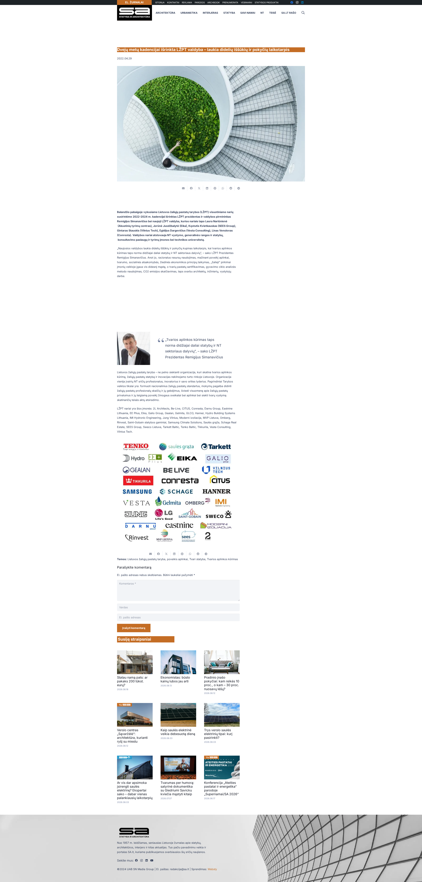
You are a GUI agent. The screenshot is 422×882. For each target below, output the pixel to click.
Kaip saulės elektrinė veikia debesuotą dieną (178, 732)
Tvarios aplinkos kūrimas (222, 559)
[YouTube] (151, 860)
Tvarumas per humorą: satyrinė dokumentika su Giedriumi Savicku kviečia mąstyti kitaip (177, 788)
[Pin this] (215, 188)
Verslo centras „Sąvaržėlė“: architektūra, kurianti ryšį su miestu (132, 735)
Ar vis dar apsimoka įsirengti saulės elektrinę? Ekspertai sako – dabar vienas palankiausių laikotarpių (134, 790)
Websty (212, 869)
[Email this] (183, 188)
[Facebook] (136, 860)
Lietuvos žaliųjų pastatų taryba (146, 559)
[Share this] (191, 188)
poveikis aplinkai (177, 559)
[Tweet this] (199, 188)
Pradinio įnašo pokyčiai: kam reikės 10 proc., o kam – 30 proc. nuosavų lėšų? (221, 683)
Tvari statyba (197, 559)
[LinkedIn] (146, 860)
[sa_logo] (134, 13)
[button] (303, 12)
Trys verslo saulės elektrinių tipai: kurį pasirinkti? (218, 734)
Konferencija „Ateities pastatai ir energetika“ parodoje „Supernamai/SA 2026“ (221, 788)
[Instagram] (141, 860)
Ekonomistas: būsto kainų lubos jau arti (175, 679)
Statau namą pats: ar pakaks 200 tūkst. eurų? (132, 681)
